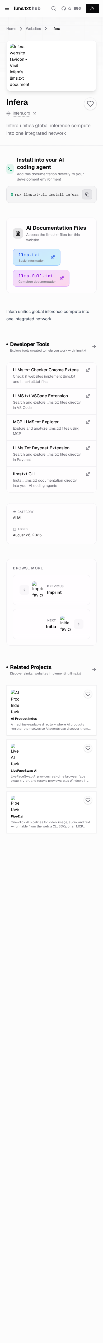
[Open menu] (7, 8)
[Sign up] (92, 8)
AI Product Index (24, 719)
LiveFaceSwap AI (24, 771)
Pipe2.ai (17, 816)
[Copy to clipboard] (87, 194)
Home (11, 28)
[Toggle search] (53, 8)
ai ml (17, 517)
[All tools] (94, 346)
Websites (33, 28)
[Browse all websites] (94, 669)
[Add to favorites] (90, 103)
